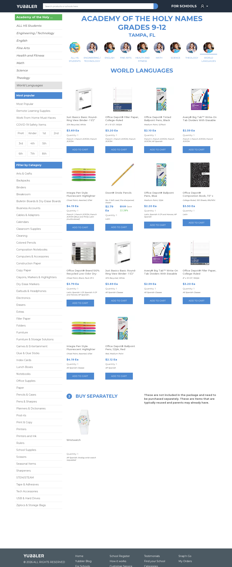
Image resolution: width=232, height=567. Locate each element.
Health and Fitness (30, 55)
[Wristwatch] (83, 422)
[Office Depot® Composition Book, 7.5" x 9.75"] (200, 175)
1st (44, 133)
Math (20, 63)
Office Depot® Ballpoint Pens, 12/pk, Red (120, 348)
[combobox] (98, 6)
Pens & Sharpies (26, 401)
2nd (56, 133)
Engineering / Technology (35, 33)
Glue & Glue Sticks (27, 353)
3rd (21, 143)
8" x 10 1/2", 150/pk (113, 124)
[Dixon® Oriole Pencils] (122, 175)
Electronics (23, 298)
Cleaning (21, 235)
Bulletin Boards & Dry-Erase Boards (38, 201)
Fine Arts (23, 48)
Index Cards (23, 360)
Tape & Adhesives (27, 484)
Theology (23, 78)
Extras (20, 311)
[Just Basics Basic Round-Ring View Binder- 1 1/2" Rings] (83, 99)
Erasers (20, 304)
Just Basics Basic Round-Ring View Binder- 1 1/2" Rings (82, 120)
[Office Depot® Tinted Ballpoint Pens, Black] (161, 99)
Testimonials (152, 556)
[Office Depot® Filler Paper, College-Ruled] (122, 99)
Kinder (32, 133)
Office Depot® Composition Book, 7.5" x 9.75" (198, 195)
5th (44, 143)
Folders (21, 325)
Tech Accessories (27, 491)
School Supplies (26, 450)
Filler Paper (23, 318)
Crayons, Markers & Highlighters (36, 277)
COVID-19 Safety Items (31, 124)
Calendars (22, 222)
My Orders (185, 561)
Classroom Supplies (28, 229)
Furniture (22, 332)
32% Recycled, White (76, 124)
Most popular (25, 95)
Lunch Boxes (24, 367)
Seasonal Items (26, 463)
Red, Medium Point (114, 353)
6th (21, 153)
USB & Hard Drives (28, 498)
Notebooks (23, 374)
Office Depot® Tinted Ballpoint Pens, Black (157, 119)
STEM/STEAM (25, 477)
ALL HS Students (28, 25)
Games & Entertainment (31, 346)
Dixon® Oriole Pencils (118, 192)
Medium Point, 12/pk (153, 200)
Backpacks (23, 180)
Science (22, 70)
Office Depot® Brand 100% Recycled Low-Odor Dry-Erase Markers (83, 273)
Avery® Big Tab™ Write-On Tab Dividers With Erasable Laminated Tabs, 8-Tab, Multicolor (200, 122)
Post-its (21, 415)
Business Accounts (28, 208)
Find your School (154, 561)
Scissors (21, 456)
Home (79, 556)
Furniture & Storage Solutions (34, 339)
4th (32, 143)
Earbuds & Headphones (31, 291)
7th (32, 153)
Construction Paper (28, 263)
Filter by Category (28, 165)
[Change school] (55, 18)
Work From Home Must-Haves (36, 117)
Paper (20, 387)
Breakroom (23, 194)
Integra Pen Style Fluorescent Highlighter (81, 194)
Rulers (20, 443)
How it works (118, 561)
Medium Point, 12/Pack (154, 124)
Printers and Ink (26, 436)
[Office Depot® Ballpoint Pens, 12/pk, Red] (122, 328)
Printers (21, 429)
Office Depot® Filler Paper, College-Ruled (122, 119)
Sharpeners (23, 470)
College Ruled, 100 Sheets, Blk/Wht (199, 200)
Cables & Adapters (27, 215)
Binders (21, 187)
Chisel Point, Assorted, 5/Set (79, 200)
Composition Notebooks (31, 249)
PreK (21, 133)
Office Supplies (25, 380)
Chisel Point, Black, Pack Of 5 (80, 278)
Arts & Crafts (24, 173)
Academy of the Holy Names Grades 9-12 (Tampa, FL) (35, 17)
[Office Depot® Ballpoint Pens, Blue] (161, 175)
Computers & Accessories (32, 256)
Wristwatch (74, 439)
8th (44, 153)
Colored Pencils (26, 242)
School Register (120, 556)
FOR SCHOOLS (184, 6)
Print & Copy (24, 422)
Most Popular (24, 104)
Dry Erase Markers (27, 284)
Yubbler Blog (83, 561)
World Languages (29, 85)
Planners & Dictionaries (30, 408)
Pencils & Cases (26, 394)
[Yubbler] (27, 6)
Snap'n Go (185, 556)
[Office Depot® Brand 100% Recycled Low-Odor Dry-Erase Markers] (83, 253)
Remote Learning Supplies (33, 111)
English (21, 40)
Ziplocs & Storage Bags (31, 505)
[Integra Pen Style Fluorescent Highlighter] (83, 175)
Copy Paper (23, 270)
